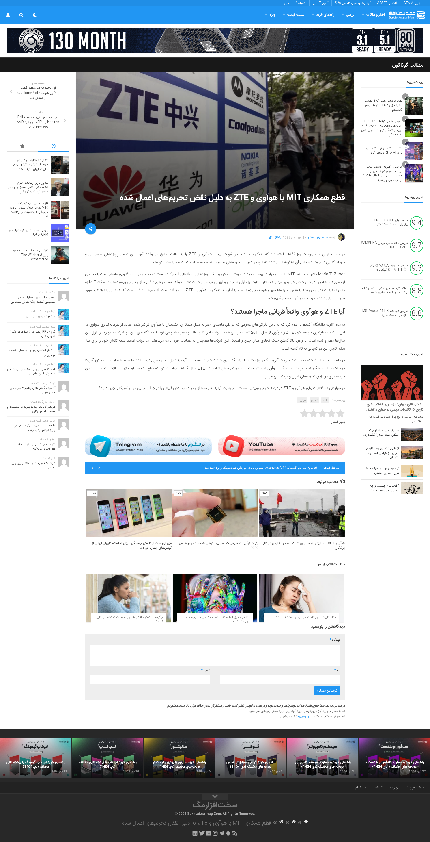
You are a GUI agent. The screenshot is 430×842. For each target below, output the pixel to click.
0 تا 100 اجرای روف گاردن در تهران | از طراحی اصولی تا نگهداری (381, 453)
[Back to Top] (215, 797)
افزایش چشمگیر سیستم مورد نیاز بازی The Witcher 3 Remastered (27, 255)
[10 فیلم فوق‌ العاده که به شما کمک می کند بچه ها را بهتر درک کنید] (215, 598)
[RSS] (235, 833)
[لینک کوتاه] (270, 237)
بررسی (350, 15)
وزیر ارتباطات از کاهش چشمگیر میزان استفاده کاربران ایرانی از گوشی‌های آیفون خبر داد (132, 545)
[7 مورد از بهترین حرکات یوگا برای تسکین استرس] (412, 471)
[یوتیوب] (281, 446)
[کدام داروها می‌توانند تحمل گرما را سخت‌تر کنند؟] (301, 598)
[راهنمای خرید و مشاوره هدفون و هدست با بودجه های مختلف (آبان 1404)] (394, 758)
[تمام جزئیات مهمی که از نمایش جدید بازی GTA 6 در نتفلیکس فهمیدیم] (414, 106)
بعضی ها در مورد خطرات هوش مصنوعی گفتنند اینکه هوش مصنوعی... (31, 300)
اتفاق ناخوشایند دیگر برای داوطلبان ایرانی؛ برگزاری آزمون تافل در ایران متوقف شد (30, 165)
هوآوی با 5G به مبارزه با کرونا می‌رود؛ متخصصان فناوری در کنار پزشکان (304, 545)
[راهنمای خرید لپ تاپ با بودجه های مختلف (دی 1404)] (107, 758)
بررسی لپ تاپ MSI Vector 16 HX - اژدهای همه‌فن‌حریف (385, 313)
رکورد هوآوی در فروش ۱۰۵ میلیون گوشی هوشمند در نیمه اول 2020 (218, 545)
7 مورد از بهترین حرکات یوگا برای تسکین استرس (382, 471)
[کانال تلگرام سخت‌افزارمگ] (221, 833)
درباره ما (394, 787)
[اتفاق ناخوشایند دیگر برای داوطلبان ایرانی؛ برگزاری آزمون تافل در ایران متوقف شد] (60, 165)
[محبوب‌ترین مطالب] (22, 147)
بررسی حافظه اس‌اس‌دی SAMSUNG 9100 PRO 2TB (384, 245)
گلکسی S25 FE (387, 3)
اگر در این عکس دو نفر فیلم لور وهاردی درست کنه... (36, 447)
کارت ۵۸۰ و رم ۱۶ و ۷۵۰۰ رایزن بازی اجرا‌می (33, 465)
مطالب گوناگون (407, 65)
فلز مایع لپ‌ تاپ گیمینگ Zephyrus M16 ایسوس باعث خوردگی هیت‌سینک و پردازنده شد (261, 468)
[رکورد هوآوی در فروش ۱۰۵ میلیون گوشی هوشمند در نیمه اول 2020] (215, 513)
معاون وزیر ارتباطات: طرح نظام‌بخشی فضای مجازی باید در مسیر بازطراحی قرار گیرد (28, 187)
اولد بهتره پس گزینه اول (40, 316)
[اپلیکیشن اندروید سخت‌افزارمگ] (228, 833)
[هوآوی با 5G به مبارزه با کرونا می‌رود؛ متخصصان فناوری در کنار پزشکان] (302, 513)
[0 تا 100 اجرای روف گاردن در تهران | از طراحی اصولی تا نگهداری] (412, 452)
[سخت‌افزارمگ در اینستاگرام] (215, 833)
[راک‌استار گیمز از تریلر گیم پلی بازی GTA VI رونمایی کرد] (414, 151)
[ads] (215, 40)
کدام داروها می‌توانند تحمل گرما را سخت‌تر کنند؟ (306, 617)
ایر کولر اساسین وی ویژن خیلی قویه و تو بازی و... (32, 353)
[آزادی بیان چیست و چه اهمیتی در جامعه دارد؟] (412, 488)
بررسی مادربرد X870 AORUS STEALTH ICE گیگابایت (389, 268)
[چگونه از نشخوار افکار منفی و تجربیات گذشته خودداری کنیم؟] (128, 598)
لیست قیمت (295, 15)
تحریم (314, 400)
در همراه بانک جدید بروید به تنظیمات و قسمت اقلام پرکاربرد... (31, 409)
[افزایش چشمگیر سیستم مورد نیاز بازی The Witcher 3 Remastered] (60, 255)
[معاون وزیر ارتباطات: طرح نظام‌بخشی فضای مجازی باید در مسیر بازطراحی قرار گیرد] (60, 187)
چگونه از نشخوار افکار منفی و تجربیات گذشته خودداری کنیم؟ (129, 619)
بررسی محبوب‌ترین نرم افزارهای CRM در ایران (28, 233)
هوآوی (302, 400)
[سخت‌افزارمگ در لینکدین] (195, 833)
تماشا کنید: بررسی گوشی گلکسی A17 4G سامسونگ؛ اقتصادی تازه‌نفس (384, 291)
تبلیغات (378, 787)
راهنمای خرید (325, 15)
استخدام (360, 787)
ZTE (325, 400)
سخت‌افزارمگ (415, 787)
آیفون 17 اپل (320, 3)
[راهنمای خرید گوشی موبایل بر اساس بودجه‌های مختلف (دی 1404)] (250, 758)
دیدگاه (335, 640)
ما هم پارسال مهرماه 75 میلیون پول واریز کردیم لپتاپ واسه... (34, 428)
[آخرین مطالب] (53, 147)
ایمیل (205, 670)
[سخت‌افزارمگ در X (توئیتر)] (201, 833)
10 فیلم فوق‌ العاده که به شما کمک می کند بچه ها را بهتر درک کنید (217, 619)
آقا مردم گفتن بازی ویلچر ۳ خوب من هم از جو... (32, 390)
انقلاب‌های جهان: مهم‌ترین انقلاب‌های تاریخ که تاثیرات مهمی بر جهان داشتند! (394, 407)
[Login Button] (8, 15)
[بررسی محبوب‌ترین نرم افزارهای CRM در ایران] (60, 233)
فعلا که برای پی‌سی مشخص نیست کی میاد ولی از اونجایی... (31, 371)
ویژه (272, 15)
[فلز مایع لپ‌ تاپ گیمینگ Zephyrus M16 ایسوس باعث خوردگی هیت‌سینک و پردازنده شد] (60, 210)
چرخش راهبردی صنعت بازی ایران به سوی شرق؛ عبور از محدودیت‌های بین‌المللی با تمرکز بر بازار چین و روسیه (382, 173)
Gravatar (304, 716)
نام (337, 670)
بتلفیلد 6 (300, 3)
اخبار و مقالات (375, 15)
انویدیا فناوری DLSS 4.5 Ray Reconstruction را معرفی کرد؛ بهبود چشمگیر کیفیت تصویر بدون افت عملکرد (381, 128)
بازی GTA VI (412, 3)
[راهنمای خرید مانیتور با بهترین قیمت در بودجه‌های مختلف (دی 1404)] (179, 758)
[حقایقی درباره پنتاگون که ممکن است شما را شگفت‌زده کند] (412, 434)
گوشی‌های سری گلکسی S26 (353, 3)
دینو (286, 3)
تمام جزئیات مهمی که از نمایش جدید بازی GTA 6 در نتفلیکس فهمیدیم (383, 105)
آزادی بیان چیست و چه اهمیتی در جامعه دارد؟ (384, 488)
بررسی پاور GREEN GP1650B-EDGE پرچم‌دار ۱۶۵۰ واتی (388, 223)
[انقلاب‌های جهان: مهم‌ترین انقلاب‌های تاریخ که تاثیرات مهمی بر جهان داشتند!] (392, 382)
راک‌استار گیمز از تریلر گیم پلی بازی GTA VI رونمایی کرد (384, 151)
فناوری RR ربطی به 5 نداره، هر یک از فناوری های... (32, 334)
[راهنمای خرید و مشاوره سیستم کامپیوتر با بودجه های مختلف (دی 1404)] (322, 758)
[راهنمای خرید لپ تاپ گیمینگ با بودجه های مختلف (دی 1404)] (35, 758)
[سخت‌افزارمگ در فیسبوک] (208, 833)
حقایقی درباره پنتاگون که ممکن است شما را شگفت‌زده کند (381, 435)
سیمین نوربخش (318, 237)
